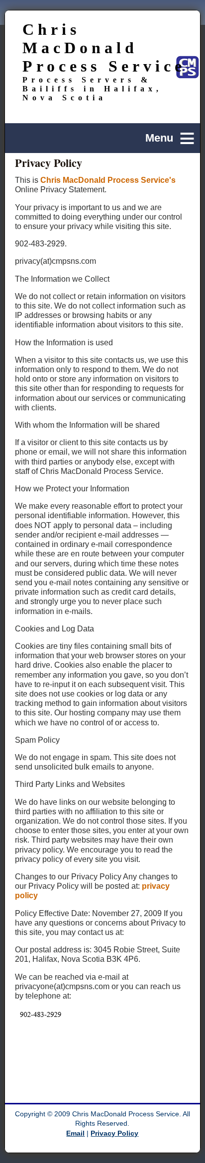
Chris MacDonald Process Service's (108, 180)
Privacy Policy (114, 1133)
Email (75, 1133)
